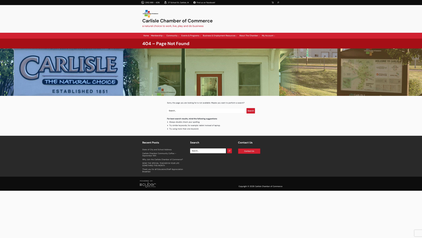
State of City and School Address (157, 149)
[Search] (229, 150)
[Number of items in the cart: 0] (272, 2)
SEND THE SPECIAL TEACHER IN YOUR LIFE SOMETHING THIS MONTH (160, 164)
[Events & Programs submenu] (200, 35)
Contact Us (249, 151)
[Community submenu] (178, 35)
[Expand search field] (278, 2)
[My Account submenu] (274, 35)
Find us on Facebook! (206, 2)
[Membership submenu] (163, 35)
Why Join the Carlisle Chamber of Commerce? (162, 159)
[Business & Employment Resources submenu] (236, 35)
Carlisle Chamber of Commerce (177, 21)
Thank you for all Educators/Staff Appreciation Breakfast (162, 170)
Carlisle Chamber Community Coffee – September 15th (159, 154)
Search (251, 111)
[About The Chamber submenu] (259, 35)
